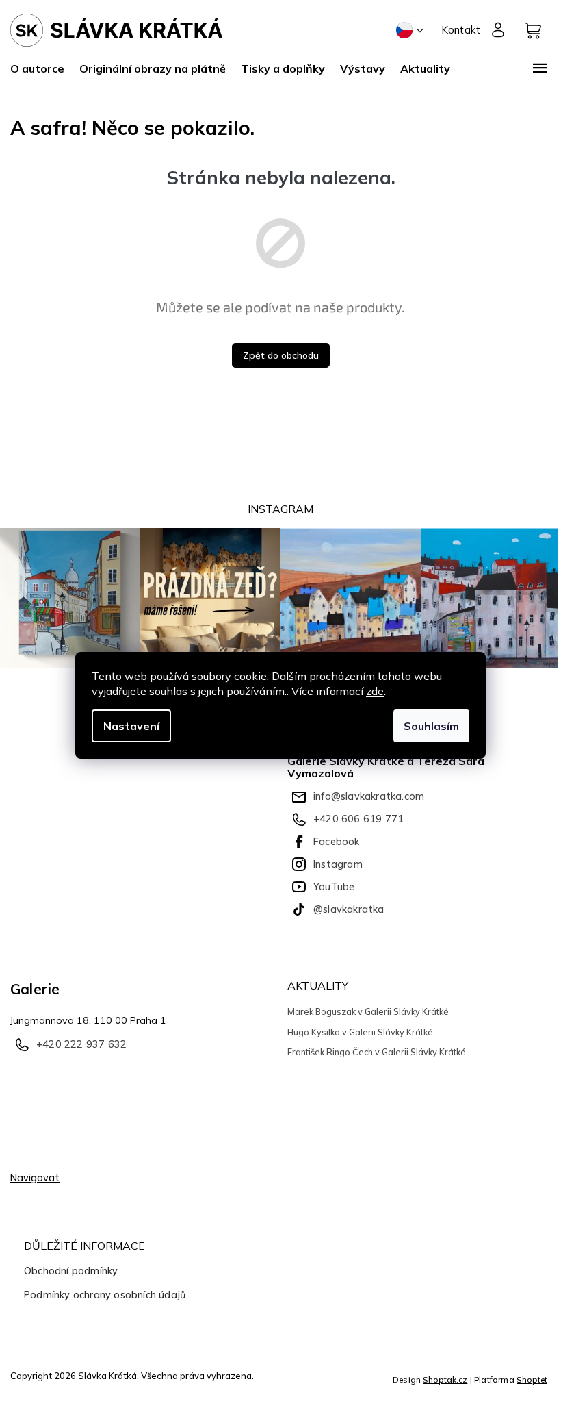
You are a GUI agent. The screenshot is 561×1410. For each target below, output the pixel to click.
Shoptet (532, 1379)
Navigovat (35, 1178)
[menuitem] (41, 68)
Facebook (336, 841)
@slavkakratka (348, 909)
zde (375, 691)
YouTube (333, 887)
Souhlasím (431, 726)
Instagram (338, 864)
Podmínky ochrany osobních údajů (104, 1295)
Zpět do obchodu (281, 355)
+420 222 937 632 (81, 1044)
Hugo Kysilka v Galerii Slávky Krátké (360, 1032)
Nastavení (131, 726)
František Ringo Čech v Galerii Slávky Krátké (376, 1051)
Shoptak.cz (445, 1379)
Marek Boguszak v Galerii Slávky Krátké (368, 1011)
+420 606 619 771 (358, 819)
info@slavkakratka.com (368, 796)
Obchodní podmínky (71, 1271)
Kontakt (460, 29)
